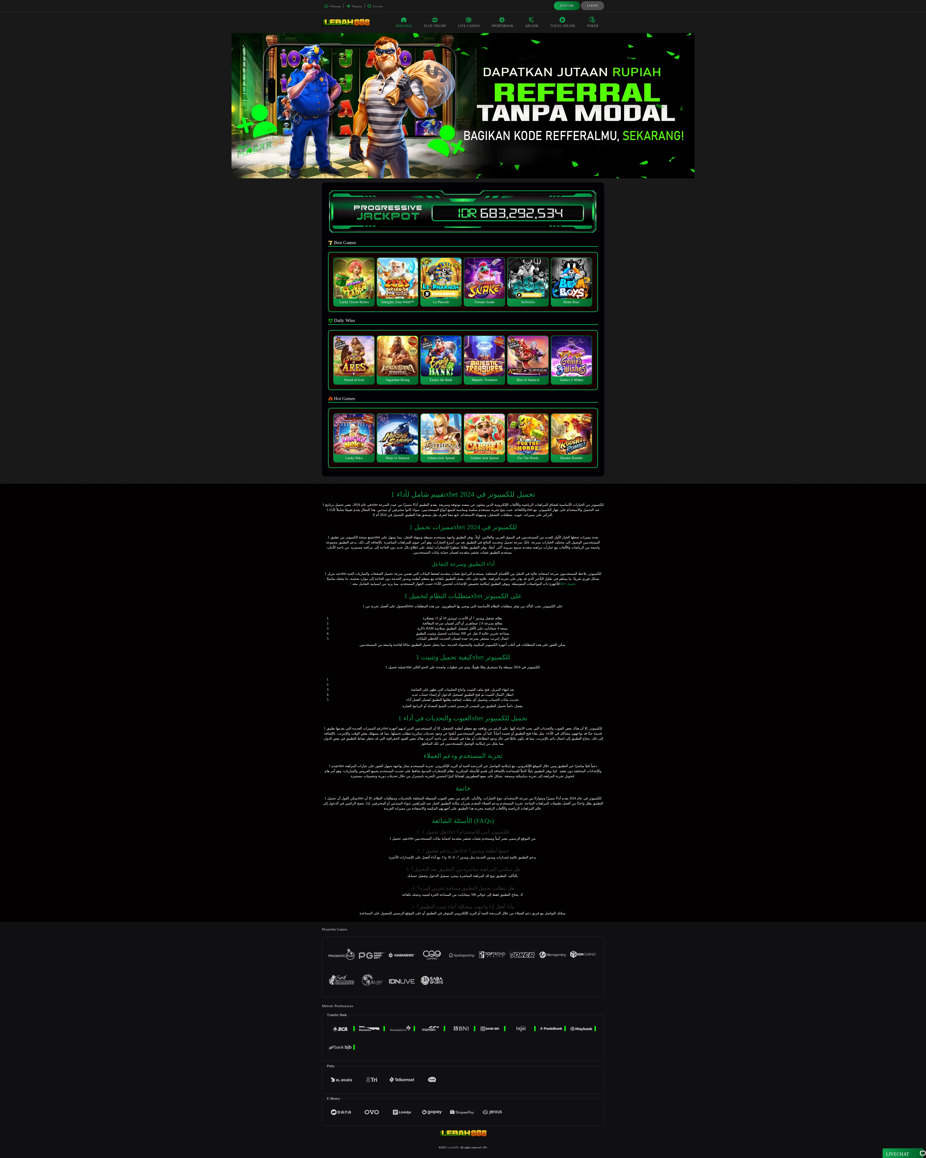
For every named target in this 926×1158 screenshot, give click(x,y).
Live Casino (469, 26)
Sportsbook (502, 26)
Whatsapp (335, 6)
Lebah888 (453, 1147)
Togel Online (562, 26)
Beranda (404, 26)
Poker (593, 26)
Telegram (356, 6)
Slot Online (435, 26)
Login (592, 5)
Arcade (532, 26)
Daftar (567, 5)
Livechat (377, 6)
